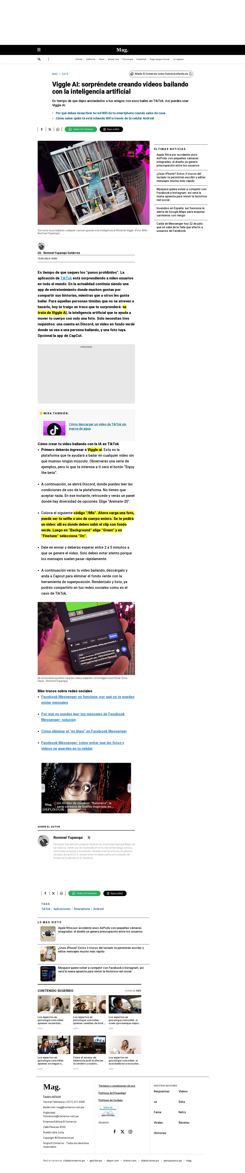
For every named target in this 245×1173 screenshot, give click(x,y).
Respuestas (161, 1091)
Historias (160, 1133)
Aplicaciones (61, 909)
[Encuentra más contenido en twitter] (50, 129)
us (155, 1102)
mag (188, 1160)
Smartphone (82, 909)
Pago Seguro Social (159, 59)
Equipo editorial (52, 1096)
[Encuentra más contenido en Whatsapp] (58, 129)
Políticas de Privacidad (112, 1093)
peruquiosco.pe (173, 1160)
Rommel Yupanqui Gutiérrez (61, 253)
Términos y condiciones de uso (116, 1085)
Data (182, 1102)
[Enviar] (39, 59)
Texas (101, 59)
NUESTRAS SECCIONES (165, 1085)
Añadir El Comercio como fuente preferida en (161, 73)
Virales (158, 1122)
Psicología (127, 59)
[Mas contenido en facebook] (115, 1132)
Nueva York (113, 59)
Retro (182, 1112)
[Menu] (40, 50)
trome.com (130, 1160)
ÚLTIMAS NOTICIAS (170, 149)
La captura (178, 59)
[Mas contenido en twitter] (122, 1132)
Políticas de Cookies (110, 1100)
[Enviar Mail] (40, 253)
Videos (183, 1091)
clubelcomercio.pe (74, 1160)
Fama (157, 1112)
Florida (79, 59)
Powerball (141, 59)
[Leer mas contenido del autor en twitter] (89, 837)
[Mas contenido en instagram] (130, 1132)
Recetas (184, 1122)
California (90, 59)
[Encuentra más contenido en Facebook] (42, 129)
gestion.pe (96, 1160)
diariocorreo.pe (150, 1160)
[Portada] (51, 1093)
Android (98, 909)
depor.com (113, 1160)
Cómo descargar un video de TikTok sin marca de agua (97, 426)
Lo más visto (50, 922)
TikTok (45, 909)
